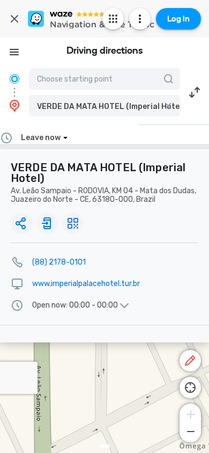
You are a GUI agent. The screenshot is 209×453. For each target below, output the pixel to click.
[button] (104, 105)
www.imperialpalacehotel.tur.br (86, 283)
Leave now (41, 137)
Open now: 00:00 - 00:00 (75, 305)
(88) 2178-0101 (59, 262)
